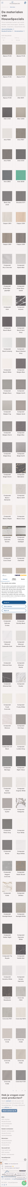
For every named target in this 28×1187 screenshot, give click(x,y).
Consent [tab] (5, 579)
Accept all (6, 602)
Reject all (6, 610)
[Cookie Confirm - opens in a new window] (20, 575)
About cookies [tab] (14, 579)
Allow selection (8, 606)
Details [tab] (23, 579)
